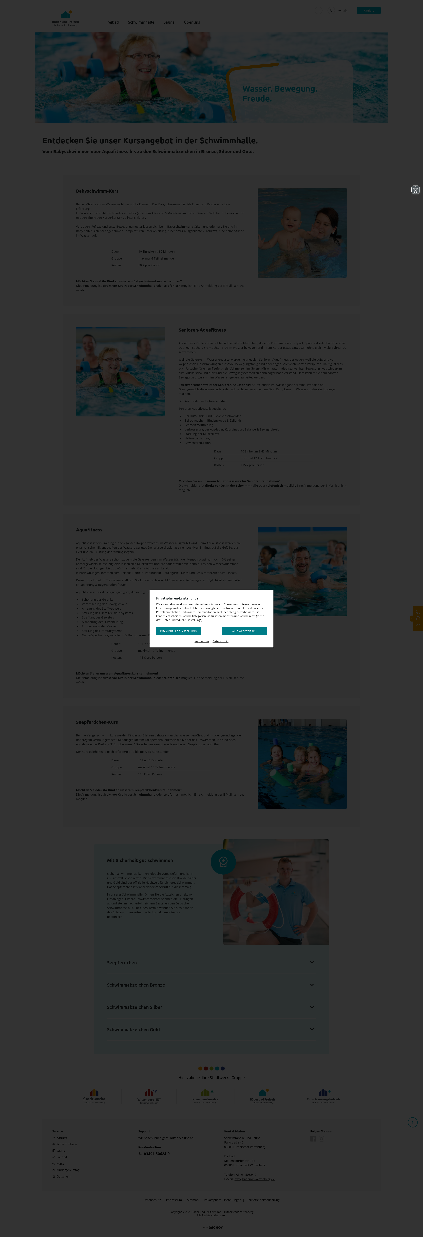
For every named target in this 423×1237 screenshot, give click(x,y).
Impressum (202, 641)
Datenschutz (221, 641)
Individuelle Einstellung (178, 631)
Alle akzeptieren (244, 631)
